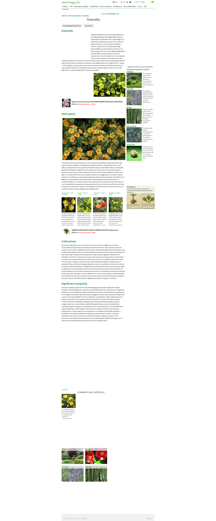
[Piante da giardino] (73, 456)
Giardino (65, 6)
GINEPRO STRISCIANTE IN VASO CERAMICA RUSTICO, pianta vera (95, 230)
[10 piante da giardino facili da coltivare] (135, 80)
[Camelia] (96, 456)
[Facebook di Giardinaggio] (121, 2)
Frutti (140, 6)
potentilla (69, 418)
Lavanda (65, 467)
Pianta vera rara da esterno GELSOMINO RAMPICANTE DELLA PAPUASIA (97, 102)
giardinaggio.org (113, 14)
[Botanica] (141, 197)
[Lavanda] (73, 473)
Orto (145, 6)
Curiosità (65, 9)
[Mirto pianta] (135, 134)
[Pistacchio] (135, 153)
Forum (116, 2)
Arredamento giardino (81, 6)
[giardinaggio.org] (71, 2)
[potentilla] (69, 401)
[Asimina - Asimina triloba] (84, 205)
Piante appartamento (129, 6)
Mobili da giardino (106, 6)
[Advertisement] (81, 13)
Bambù (88, 467)
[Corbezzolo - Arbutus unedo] (100, 205)
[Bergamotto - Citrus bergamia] (69, 205)
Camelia (88, 449)
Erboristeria (94, 6)
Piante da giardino (75, 16)
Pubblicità (149, 518)
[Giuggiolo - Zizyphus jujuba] (116, 205)
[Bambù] (96, 473)
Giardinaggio (117, 6)
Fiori (71, 6)
